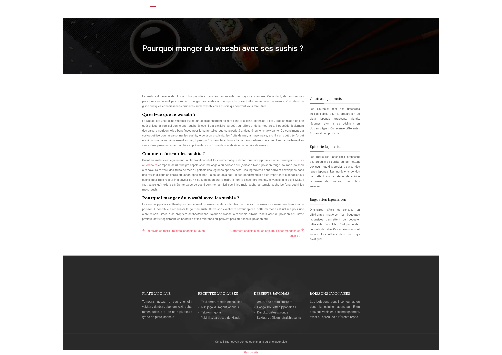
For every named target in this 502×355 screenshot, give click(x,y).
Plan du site (251, 352)
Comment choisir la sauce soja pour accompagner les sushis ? (265, 233)
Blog (352, 10)
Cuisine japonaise (276, 10)
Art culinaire (302, 10)
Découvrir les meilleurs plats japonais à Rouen (175, 231)
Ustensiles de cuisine (329, 10)
